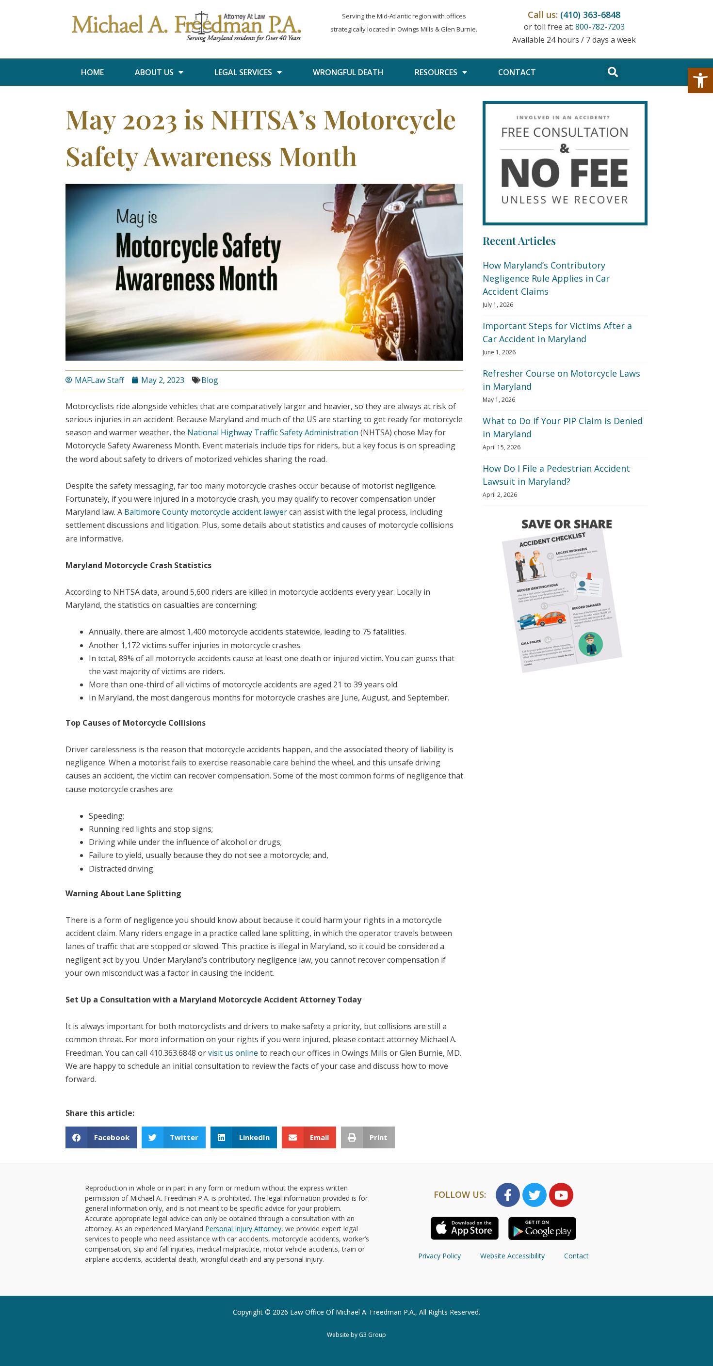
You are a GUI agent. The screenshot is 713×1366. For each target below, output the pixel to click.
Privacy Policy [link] (439, 1255)
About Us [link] (154, 72)
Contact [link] (517, 72)
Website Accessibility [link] (512, 1255)
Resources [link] (436, 72)
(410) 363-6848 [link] (590, 14)
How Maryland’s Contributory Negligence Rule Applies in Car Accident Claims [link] (546, 278)
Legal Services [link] (243, 72)
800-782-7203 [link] (600, 26)
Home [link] (92, 72)
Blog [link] (209, 380)
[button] (613, 72)
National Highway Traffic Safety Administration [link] (272, 432)
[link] (700, 80)
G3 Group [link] (372, 1335)
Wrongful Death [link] (348, 72)
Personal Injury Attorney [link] (243, 1228)
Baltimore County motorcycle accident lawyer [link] (205, 512)
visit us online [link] (233, 1053)
